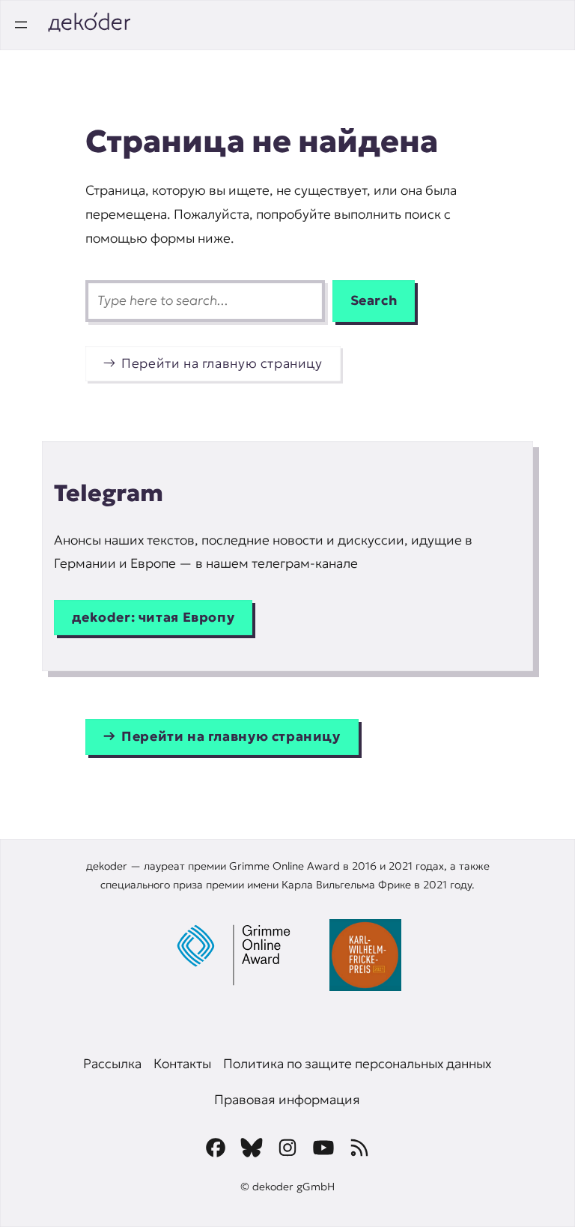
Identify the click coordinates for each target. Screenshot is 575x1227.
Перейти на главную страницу (222, 363)
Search (374, 300)
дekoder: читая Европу (153, 617)
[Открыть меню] (21, 25)
